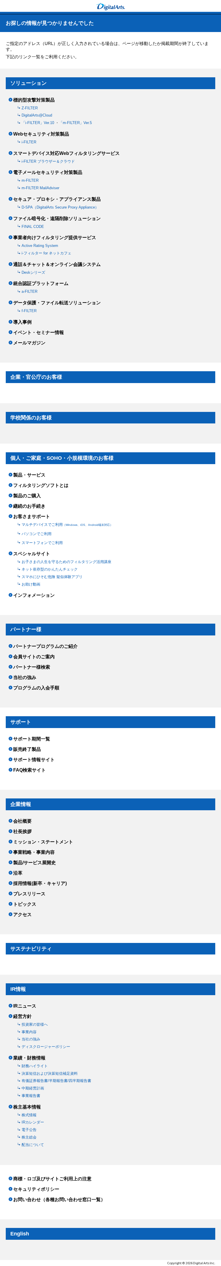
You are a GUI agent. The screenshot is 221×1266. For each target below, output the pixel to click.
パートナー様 (25, 629)
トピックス (24, 904)
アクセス (22, 914)
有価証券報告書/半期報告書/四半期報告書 (56, 1081)
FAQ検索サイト (29, 770)
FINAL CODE (33, 226)
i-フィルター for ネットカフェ (46, 253)
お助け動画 (31, 584)
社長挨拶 (22, 831)
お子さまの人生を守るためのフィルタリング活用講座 (66, 562)
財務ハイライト (35, 1066)
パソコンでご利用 (37, 534)
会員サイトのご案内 (34, 656)
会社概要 (22, 821)
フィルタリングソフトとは (40, 485)
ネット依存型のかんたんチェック (50, 569)
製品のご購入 (27, 496)
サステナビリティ (31, 949)
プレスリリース (29, 894)
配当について (33, 1145)
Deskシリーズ (33, 272)
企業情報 (20, 804)
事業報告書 (31, 1096)
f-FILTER (29, 311)
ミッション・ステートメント (43, 842)
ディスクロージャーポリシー (46, 1046)
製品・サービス (29, 475)
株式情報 (29, 1115)
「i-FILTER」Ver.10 (38, 123)
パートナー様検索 (31, 667)
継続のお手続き (29, 506)
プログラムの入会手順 (36, 688)
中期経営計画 (33, 1088)
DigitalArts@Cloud (37, 115)
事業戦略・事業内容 (34, 852)
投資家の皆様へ (35, 1024)
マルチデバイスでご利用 (67, 524)
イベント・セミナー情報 (38, 332)
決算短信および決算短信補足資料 (50, 1073)
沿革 (17, 873)
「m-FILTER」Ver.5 (75, 123)
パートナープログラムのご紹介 (45, 646)
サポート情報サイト (34, 759)
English (19, 1234)
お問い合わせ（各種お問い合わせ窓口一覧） (59, 1199)
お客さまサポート (31, 516)
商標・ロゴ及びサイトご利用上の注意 (52, 1179)
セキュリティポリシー (36, 1189)
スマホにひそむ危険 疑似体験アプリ (52, 577)
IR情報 (18, 989)
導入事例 (22, 322)
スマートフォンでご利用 (42, 543)
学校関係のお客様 (31, 418)
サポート (20, 722)
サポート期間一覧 (31, 739)
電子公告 (29, 1130)
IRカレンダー (33, 1122)
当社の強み (24, 677)
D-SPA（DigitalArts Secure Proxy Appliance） (60, 207)
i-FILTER (29, 142)
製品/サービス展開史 (34, 862)
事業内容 (29, 1032)
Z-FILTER (30, 108)
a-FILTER (29, 291)
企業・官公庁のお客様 (36, 377)
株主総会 (29, 1137)
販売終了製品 (27, 749)
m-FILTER (30, 180)
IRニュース (24, 1006)
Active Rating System (40, 245)
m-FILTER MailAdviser (40, 188)
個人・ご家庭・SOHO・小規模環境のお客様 (62, 458)
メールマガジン (29, 343)
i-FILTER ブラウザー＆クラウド (48, 161)
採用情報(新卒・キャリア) (40, 883)
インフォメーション (34, 595)
